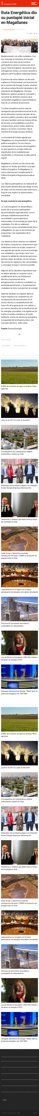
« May (4, 1100)
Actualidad (6, 346)
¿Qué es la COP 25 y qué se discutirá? (15, 420)
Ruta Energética (19, 346)
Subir (35, 1113)
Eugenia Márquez (9, 30)
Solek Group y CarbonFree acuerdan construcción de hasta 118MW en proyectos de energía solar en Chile (19, 555)
